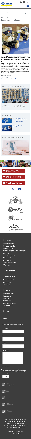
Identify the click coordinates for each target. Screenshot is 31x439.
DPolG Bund (8, 305)
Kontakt (10, 432)
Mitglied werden (18, 126)
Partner (7, 298)
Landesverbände (10, 303)
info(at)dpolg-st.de (21, 108)
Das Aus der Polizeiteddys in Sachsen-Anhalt (14, 79)
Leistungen (8, 282)
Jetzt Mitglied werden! (14, 183)
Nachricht (5, 350)
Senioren (7, 260)
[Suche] (27, 2)
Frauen (6, 253)
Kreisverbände (10, 271)
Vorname (5, 328)
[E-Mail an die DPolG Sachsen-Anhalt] (24, 2)
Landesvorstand (9, 244)
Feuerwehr (8, 258)
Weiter (6, 376)
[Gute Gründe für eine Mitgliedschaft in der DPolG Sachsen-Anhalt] (7, 120)
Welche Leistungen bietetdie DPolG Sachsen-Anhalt (12, 171)
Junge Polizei (8, 248)
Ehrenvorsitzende (10, 262)
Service (7, 290)
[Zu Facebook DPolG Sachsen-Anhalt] (12, 189)
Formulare (8, 301)
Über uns (8, 240)
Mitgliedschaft (10, 276)
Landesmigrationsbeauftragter (14, 251)
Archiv (7, 311)
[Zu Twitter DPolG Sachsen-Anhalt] (19, 189)
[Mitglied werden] (7, 127)
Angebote (7, 296)
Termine (7, 265)
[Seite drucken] (29, 13)
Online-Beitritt (9, 280)
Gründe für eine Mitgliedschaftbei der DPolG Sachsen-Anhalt (13, 177)
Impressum (20, 432)
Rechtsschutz (8, 294)
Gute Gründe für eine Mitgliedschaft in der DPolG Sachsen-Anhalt (21, 120)
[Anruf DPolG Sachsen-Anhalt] (20, 2)
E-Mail (4, 343)
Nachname (5, 336)
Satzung (7, 284)
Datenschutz (6, 367)
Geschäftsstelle (9, 246)
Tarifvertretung (9, 255)
